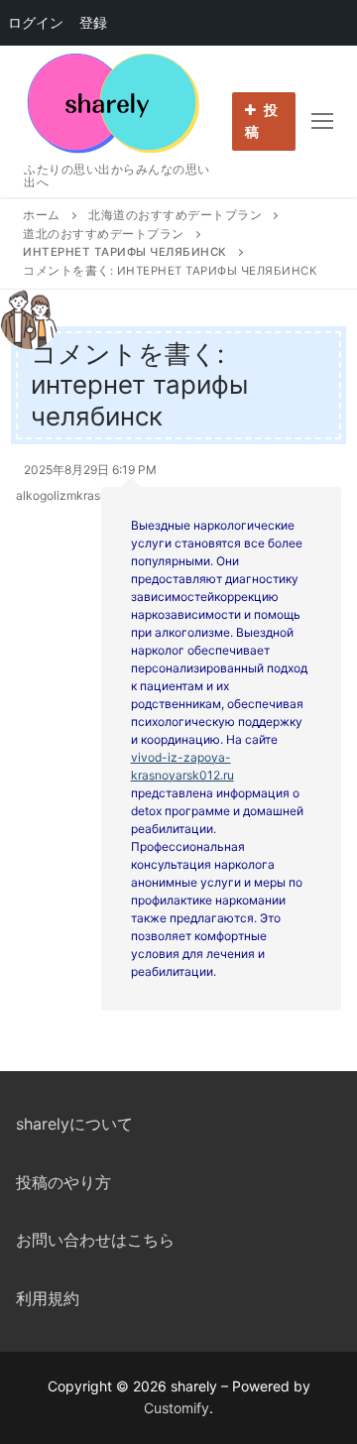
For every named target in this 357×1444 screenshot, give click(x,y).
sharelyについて (74, 1124)
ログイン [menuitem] (35, 22)
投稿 (262, 121)
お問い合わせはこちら (95, 1240)
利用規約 (47, 1298)
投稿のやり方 (63, 1182)
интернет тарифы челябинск (125, 252)
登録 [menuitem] (93, 22)
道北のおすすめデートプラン (103, 234)
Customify (176, 1407)
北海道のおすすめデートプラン (175, 215)
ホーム (41, 215)
